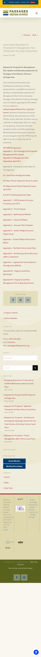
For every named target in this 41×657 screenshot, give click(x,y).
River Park (8, 488)
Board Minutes (14, 461)
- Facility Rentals (32, 516)
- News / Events (32, 508)
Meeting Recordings (14, 466)
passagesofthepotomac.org (18, 345)
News (6, 482)
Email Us (11, 342)
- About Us (32, 512)
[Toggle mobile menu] (37, 13)
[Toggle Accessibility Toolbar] (36, 652)
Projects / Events (11, 313)
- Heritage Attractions (33, 503)
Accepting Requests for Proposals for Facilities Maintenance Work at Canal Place (19, 383)
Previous (27, 35)
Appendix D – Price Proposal (14, 209)
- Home (31, 500)
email (5, 530)
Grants (7, 477)
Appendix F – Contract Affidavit (15, 220)
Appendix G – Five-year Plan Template (18, 225)
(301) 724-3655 (15, 339)
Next (34, 35)
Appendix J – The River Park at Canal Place (19, 248)
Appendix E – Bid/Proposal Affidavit (17, 214)
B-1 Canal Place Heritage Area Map (16, 175)
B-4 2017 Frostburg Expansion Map (17, 195)
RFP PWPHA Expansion (12, 148)
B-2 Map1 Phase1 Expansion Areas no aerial (20, 181)
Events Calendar (10, 318)
